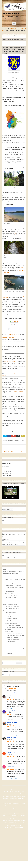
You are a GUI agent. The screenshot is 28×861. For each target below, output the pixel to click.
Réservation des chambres (19, 818)
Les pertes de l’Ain (21, 451)
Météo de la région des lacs (11, 623)
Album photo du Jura (9, 631)
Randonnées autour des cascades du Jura (15, 635)
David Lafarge (11, 766)
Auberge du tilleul (10, 812)
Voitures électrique (9, 593)
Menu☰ (14, 24)
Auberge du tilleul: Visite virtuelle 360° (13, 585)
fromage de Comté (18, 391)
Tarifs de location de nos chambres (12, 602)
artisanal (23, 313)
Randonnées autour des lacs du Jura (14, 633)
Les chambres (8, 575)
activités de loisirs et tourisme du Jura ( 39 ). (15, 800)
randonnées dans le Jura (15, 803)
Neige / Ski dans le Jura (12, 620)
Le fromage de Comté (8, 451)
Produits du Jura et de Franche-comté (13, 625)
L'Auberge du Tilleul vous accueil (10, 788)
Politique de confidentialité (16, 825)
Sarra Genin (10, 696)
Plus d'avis (14, 778)
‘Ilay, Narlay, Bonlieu (12, 334)
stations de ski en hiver (10, 361)
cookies (8, 825)
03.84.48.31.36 (7, 470)
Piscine (9, 815)
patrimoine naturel (15, 313)
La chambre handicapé (10, 577)
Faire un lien (8, 823)
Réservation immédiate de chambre (12, 606)
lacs (15, 233)
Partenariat (9, 653)
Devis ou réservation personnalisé (12, 608)
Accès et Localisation (9, 591)
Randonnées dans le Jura (12, 618)
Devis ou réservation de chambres (10, 604)
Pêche (16, 822)
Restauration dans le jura (10, 597)
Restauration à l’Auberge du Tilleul (10, 595)
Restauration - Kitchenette (14, 817)
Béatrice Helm (11, 752)
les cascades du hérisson (8, 337)
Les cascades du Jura (9, 614)
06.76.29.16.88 (8, 473)
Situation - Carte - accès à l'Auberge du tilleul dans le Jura (14, 820)
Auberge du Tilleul (10, 13)
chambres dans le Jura (17, 440)
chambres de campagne (18, 806)
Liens (6, 651)
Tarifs (4, 600)
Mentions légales (21, 823)
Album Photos (21, 822)
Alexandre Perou (11, 737)
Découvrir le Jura (10, 442)
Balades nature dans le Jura (12, 637)
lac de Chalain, (21, 263)
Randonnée (11, 818)
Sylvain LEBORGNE (12, 722)
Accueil (4, 569)
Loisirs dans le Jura (9, 616)
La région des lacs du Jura (10, 612)
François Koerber (11, 711)
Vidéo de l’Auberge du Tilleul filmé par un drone (15, 583)
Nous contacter (8, 645)
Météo (5, 822)
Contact (5, 644)
